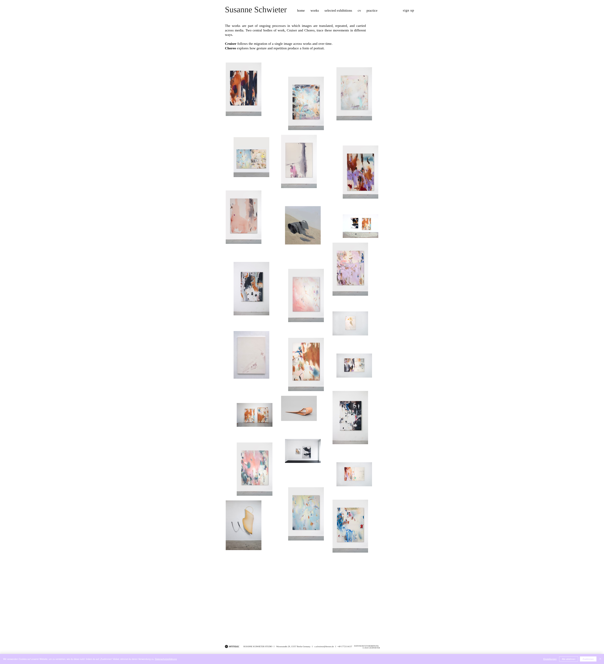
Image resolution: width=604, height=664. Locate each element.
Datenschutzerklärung (166, 659)
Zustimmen (588, 659)
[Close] (600, 658)
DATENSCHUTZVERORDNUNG (366, 646)
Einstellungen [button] (550, 659)
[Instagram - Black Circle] (226, 646)
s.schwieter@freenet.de (324, 646)
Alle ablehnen (568, 659)
